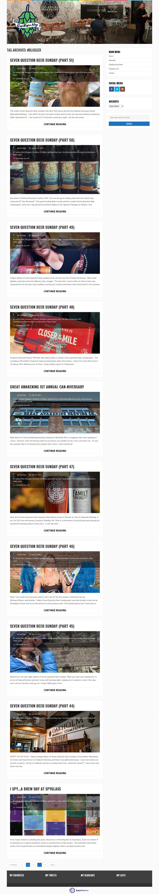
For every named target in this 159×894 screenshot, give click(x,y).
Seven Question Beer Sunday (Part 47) (42, 466)
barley (18, 72)
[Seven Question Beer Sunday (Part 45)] (55, 652)
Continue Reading (38, 123)
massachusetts (86, 399)
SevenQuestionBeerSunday (64, 72)
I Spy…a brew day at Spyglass (35, 789)
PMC (79, 319)
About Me (112, 60)
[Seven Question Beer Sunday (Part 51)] (55, 86)
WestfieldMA (22, 401)
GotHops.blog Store (116, 65)
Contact (111, 73)
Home (111, 56)
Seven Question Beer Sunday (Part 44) (42, 706)
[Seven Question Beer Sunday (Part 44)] (55, 731)
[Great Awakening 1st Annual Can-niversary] (55, 412)
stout (85, 801)
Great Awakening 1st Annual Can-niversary (47, 387)
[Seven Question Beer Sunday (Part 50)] (55, 169)
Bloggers (28, 72)
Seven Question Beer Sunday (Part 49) (42, 227)
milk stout (65, 801)
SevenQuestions (81, 72)
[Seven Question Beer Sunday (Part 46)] (55, 572)
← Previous (12, 865)
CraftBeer (43, 152)
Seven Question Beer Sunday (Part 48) (42, 307)
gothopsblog (44, 72)
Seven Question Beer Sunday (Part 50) (42, 140)
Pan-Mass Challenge (69, 319)
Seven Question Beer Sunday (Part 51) (42, 60)
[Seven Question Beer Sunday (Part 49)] (55, 253)
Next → (53, 865)
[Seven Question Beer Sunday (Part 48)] (55, 333)
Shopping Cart (114, 69)
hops (52, 72)
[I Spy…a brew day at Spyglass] (55, 814)
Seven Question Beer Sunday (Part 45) (42, 626)
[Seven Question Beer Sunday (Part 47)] (55, 492)
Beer (22, 72)
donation (43, 319)
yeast (15, 75)
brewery (36, 72)
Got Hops (22, 68)
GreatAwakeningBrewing (67, 399)
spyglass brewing (76, 801)
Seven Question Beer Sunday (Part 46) (42, 546)
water (90, 72)
